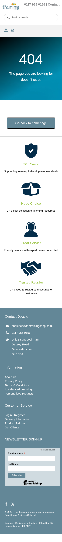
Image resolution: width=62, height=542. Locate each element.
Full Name (13, 464)
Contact (54, 4)
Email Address (16, 453)
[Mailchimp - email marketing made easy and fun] (32, 485)
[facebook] (6, 504)
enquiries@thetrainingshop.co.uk (32, 326)
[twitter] (12, 504)
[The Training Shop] (10, 3)
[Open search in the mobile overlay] (31, 17)
